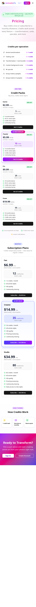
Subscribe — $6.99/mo (18, 295)
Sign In (8, 456)
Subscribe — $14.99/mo (18, 342)
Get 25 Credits (18, 191)
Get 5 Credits (18, 127)
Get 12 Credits (18, 159)
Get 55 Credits (18, 224)
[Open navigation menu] (32, 3)
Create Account (24, 456)
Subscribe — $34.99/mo (18, 393)
